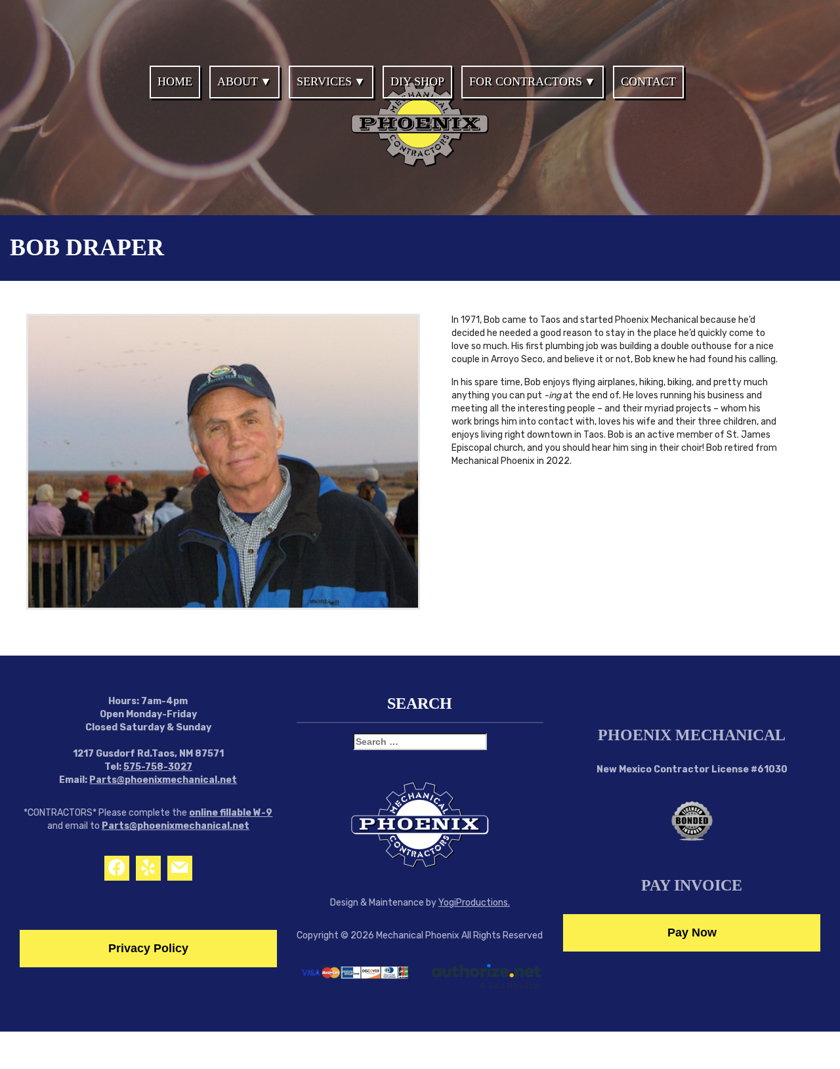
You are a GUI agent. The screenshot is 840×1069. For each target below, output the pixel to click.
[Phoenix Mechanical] (420, 156)
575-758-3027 (157, 766)
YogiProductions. (474, 902)
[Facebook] (117, 868)
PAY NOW (770, 22)
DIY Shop (417, 81)
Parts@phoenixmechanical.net (163, 780)
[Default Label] (148, 868)
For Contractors (525, 81)
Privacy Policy (148, 948)
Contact (648, 81)
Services (324, 81)
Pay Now (692, 932)
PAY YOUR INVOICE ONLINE (379, 22)
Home (175, 81)
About (237, 81)
